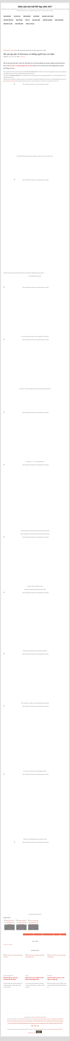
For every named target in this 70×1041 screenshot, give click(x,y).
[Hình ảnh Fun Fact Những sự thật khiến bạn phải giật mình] (35, 963)
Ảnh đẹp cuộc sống (47, 16)
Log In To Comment (8, 944)
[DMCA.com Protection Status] (39, 1032)
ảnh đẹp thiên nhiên (43, 1019)
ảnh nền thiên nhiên (36, 1021)
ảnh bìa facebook (20, 1021)
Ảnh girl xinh (36, 20)
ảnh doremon (63, 934)
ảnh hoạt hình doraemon (48, 934)
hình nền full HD (20, 1019)
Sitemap (31, 1029)
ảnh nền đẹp (47, 1023)
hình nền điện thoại (34, 1019)
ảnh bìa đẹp (27, 1021)
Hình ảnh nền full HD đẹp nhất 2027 (35, 6)
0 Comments (22, 56)
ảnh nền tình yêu (26, 1019)
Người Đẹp (36, 16)
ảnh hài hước (55, 1023)
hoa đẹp (41, 1023)
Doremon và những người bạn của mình (21, 65)
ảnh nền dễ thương (55, 1021)
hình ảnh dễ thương (19, 1023)
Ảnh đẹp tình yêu (8, 20)
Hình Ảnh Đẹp (7, 50)
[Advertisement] (35, 38)
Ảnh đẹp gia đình (47, 20)
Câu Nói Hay (17, 16)
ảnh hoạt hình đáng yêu (28, 934)
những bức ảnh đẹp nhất (11, 81)
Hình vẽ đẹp (19, 20)
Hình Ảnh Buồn (59, 20)
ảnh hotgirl (13, 1021)
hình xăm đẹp (51, 1019)
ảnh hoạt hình (56, 934)
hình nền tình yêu (45, 1021)
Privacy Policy (30, 23)
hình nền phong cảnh (32, 1023)
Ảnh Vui (27, 20)
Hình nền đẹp (27, 16)
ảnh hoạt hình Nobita (38, 934)
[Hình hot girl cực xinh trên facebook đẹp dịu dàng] (13, 963)
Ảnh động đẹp (19, 23)
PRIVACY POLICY (32, 1032)
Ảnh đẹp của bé (8, 23)
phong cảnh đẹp (57, 1019)
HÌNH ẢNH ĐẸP (7, 16)
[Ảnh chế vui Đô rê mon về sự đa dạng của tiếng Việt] (56, 963)
